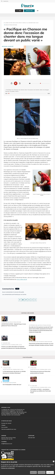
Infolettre (29, 10)
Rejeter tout (33, 472)
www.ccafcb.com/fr (22, 279)
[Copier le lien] (32, 299)
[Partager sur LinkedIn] (29, 299)
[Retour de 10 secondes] (11, 83)
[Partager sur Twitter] (26, 299)
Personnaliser (41, 472)
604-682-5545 (31, 437)
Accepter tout (50, 472)
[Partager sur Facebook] (19, 299)
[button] (19, 10)
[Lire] (15, 83)
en (37, 10)
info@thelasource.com (6, 443)
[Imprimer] (35, 299)
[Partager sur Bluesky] (23, 299)
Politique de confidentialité (8, 468)
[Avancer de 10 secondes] (20, 83)
